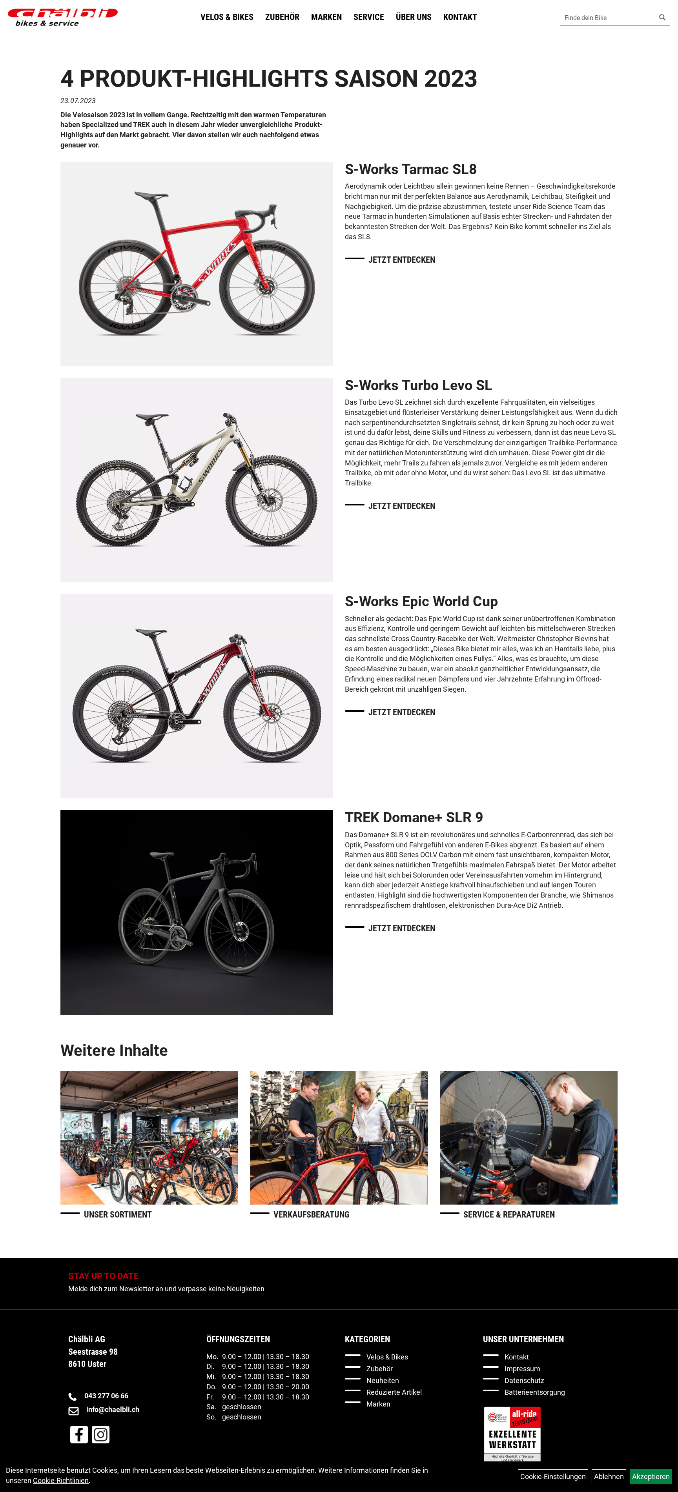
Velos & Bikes (226, 17)
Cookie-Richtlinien (61, 1480)
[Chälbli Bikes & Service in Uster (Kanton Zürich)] (63, 17)
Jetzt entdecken (401, 260)
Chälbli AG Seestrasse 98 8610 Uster (93, 1351)
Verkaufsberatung (311, 1214)
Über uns (414, 17)
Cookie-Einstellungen (553, 1476)
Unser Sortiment (118, 1214)
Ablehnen (609, 1476)
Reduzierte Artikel (394, 1392)
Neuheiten (382, 1380)
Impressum (522, 1369)
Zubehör (282, 17)
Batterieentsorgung (535, 1392)
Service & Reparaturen (509, 1214)
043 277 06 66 (106, 1396)
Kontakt (460, 17)
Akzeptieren (651, 1476)
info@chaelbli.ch (112, 1409)
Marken (326, 17)
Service (369, 17)
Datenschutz (524, 1380)
